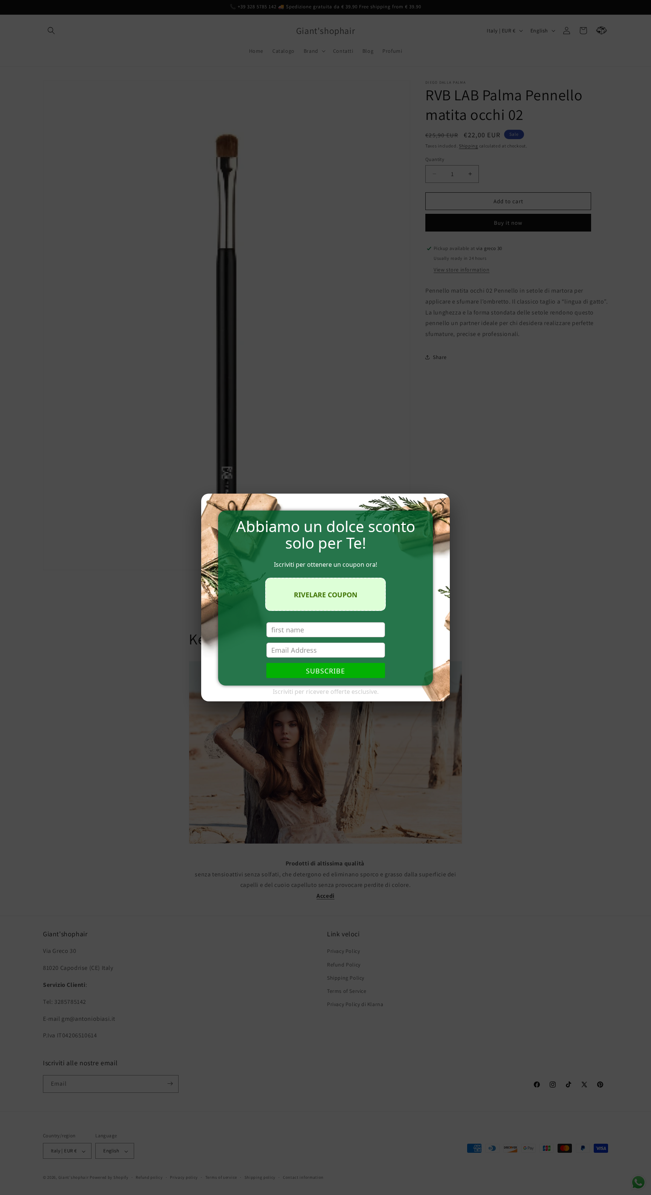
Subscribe (325, 670)
